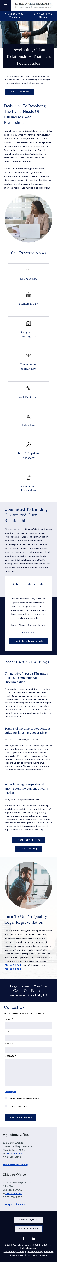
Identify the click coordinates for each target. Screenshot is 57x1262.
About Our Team (19, 91)
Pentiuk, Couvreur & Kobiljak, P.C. (30, 1245)
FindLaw (42, 1255)
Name (9, 1019)
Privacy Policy (35, 1251)
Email (8, 1031)
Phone (9, 1043)
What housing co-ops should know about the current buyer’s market (26, 788)
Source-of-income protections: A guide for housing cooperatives (27, 730)
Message (10, 1055)
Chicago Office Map (14, 1204)
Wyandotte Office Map (15, 1164)
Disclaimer (10, 1091)
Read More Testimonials (28, 641)
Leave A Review (28, 1228)
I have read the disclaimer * (24, 1098)
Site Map (21, 1251)
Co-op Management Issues (29, 799)
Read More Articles (28, 839)
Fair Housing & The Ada (27, 739)
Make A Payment (28, 1219)
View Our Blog (28, 848)
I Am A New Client (18, 1106)
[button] (6, 5)
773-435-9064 (15, 14)
